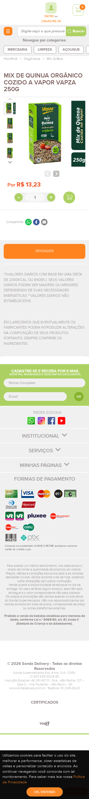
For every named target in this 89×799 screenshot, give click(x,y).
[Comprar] (69, 197)
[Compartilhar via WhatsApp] (28, 222)
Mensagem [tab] (44, 251)
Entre (49, 16)
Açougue (71, 49)
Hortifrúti (11, 58)
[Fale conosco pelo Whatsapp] (31, 420)
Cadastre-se (51, 21)
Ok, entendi (44, 792)
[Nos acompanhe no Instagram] (41, 420)
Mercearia (17, 49)
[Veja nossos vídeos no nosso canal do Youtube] (61, 420)
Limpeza (45, 49)
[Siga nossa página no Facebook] (51, 420)
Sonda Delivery (44, 653)
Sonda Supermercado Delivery (17, 12)
